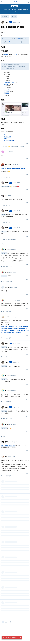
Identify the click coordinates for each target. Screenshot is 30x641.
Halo (5, 135)
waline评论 (7, 90)
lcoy (4, 214)
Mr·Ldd (5, 276)
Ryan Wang (6, 186)
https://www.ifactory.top (8, 445)
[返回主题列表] (1, 2)
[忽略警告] (20, 637)
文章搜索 (6, 84)
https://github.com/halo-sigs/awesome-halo (13, 168)
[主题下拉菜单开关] (28, 2)
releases (5, 54)
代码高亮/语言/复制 (9, 82)
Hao (5, 138)
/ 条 (14, 2)
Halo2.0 (18, 39)
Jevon (4, 231)
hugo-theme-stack (14, 42)
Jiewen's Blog (8, 32)
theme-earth (7, 136)
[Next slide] (26, 109)
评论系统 (6, 91)
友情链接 (6, 93)
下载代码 (14, 54)
